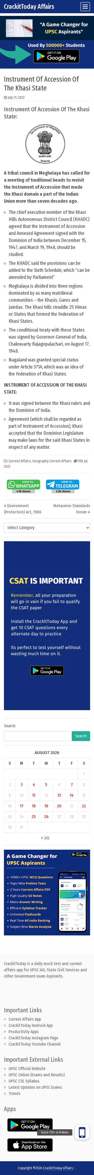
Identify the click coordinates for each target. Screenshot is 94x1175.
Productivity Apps (24, 1031)
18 (34, 805)
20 (59, 805)
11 (33, 795)
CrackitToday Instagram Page (33, 1037)
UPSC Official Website (27, 1068)
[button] (82, 1132)
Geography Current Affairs (52, 461)
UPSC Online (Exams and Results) (37, 1074)
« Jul (45, 837)
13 (59, 795)
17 (22, 805)
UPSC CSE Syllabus (24, 1081)
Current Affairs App (25, 1019)
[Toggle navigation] (85, 6)
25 (34, 816)
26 (46, 816)
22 (84, 805)
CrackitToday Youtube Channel (35, 1044)
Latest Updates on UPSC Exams (35, 1087)
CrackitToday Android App (31, 1025)
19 (46, 805)
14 (72, 795)
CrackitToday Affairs (29, 7)
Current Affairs (20, 461)
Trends (14, 1093)
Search (9, 725)
